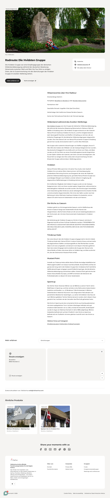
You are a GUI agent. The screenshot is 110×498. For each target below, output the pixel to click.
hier (82, 116)
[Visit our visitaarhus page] (40, 449)
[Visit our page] (45, 449)
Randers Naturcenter (79, 100)
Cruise (86, 467)
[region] (76, 365)
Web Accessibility (78, 493)
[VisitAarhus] (15, 460)
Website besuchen (82, 64)
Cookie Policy (68, 493)
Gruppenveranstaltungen (91, 469)
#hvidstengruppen (53, 324)
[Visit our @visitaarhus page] (59, 449)
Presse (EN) (68, 467)
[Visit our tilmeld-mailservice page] (55, 449)
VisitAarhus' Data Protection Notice (94, 493)
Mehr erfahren (12, 80)
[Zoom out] (102, 378)
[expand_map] (102, 351)
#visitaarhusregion (74, 324)
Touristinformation (52, 469)
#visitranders (64, 324)
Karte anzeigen (29, 80)
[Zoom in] (102, 373)
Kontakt (49, 467)
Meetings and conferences (92, 471)
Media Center (69, 469)
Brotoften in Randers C (62, 100)
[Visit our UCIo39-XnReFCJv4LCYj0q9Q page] (50, 449)
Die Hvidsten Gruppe (53, 126)
